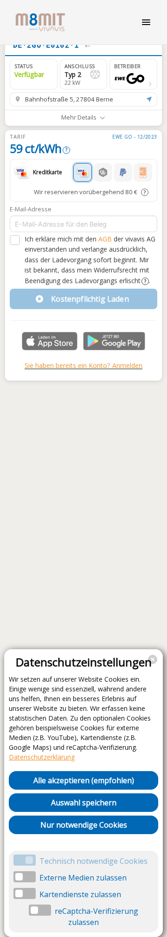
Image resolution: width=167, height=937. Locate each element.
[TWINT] (103, 172)
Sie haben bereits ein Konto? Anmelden (83, 365)
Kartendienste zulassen (80, 894)
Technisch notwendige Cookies (93, 861)
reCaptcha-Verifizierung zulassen (96, 916)
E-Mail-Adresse (30, 209)
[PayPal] (123, 172)
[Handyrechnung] (143, 172)
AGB (105, 238)
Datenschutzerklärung (42, 757)
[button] (133, 74)
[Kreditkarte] (82, 172)
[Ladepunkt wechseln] (87, 45)
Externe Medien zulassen (83, 878)
